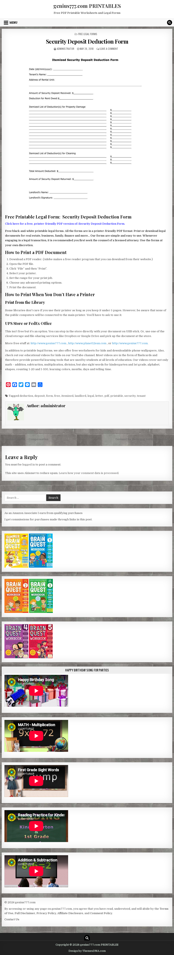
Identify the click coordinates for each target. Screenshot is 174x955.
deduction (26, 395)
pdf (106, 395)
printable (116, 395)
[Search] (169, 22)
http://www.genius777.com (49, 343)
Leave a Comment (109, 48)
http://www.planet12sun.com (87, 343)
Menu (13, 22)
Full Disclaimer (25, 913)
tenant (141, 395)
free (57, 395)
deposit (39, 395)
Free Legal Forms (87, 34)
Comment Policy (101, 913)
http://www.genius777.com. (130, 343)
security (130, 395)
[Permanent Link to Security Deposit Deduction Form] (87, 132)
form (49, 395)
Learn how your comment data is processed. (89, 473)
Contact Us (11, 919)
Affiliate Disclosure (70, 913)
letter (99, 395)
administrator (65, 48)
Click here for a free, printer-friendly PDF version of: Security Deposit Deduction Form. (65, 223)
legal (90, 395)
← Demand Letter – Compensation (25, 439)
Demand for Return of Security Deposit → (143, 439)
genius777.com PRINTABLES (87, 5)
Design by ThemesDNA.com (87, 950)
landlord (80, 395)
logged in (28, 464)
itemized (67, 395)
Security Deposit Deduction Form (87, 41)
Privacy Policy (46, 913)
